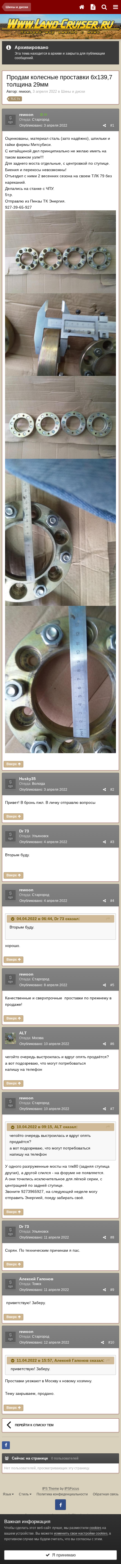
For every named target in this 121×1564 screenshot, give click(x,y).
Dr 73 (24, 831)
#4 (112, 901)
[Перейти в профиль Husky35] (10, 784)
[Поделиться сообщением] (104, 125)
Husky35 (27, 778)
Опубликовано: (43, 125)
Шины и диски (73, 91)
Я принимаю (63, 1555)
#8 (112, 1237)
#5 (112, 985)
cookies (95, 1528)
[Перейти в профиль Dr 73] (10, 836)
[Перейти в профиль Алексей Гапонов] (10, 1284)
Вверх (12, 764)
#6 (112, 1044)
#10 (111, 1342)
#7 (112, 1109)
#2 (112, 790)
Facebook (60, 1504)
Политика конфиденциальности (62, 1494)
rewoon (24, 91)
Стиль (24, 1494)
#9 (112, 1290)
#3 (112, 842)
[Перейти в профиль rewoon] (10, 119)
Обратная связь (105, 1494)
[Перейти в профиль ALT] (10, 1038)
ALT (23, 1033)
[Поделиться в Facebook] (6, 1445)
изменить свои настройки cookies (80, 1533)
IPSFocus (71, 1489)
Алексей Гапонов (36, 1279)
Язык (7, 1494)
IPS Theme (50, 1489)
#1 (112, 125)
